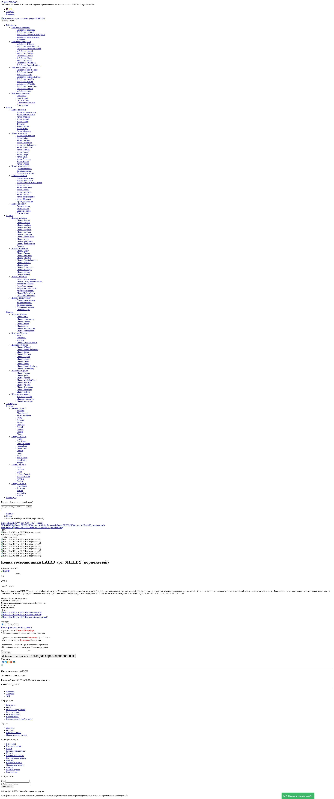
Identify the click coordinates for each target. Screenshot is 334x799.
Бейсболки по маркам (21, 41)
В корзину (6, 652)
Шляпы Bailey (23, 251)
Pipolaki (20, 481)
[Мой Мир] (14, 662)
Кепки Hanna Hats (25, 147)
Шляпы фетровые (24, 241)
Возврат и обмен (13, 732)
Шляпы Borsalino (24, 255)
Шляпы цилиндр (24, 234)
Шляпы (9, 215)
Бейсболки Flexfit (24, 60)
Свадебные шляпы (25, 286)
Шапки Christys (23, 359)
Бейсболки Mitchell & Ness (28, 77)
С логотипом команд (26, 103)
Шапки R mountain (25, 387)
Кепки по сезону (18, 204)
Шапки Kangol (23, 378)
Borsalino (21, 425)
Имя (3, 781)
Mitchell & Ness (23, 476)
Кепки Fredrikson (24, 143)
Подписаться (7, 787)
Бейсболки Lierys (24, 74)
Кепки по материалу (20, 166)
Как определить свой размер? (16, 627)
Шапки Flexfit (23, 364)
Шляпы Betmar (23, 253)
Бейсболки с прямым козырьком (31, 34)
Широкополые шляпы (16, 758)
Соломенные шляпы (26, 300)
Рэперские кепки (13, 746)
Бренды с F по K (18, 436)
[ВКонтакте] (3, 662)
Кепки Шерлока (24, 131)
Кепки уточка (23, 119)
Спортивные (22, 98)
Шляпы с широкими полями (29, 281)
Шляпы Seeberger (24, 270)
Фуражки (21, 124)
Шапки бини (22, 317)
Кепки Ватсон (23, 190)
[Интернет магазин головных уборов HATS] (23, 18)
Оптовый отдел (13, 714)
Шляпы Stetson (23, 272)
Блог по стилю (12, 712)
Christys (20, 429)
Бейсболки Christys (25, 53)
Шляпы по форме (19, 218)
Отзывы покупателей (15, 709)
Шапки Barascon (24, 354)
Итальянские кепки (25, 178)
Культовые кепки (19, 175)
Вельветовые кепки (25, 173)
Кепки (9, 107)
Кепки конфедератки (26, 197)
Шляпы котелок (24, 232)
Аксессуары (11, 404)
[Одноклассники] (8, 662)
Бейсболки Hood (24, 91)
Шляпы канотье (24, 227)
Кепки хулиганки (24, 187)
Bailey (19, 418)
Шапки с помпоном (25, 319)
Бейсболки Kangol (25, 72)
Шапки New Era (24, 382)
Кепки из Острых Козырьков (29, 183)
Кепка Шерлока (24, 199)
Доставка (10, 728)
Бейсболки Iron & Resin (27, 70)
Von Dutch (21, 493)
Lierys (19, 472)
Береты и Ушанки (19, 333)
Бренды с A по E (18, 408)
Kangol (20, 462)
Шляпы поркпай (24, 230)
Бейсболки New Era (25, 79)
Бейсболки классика (26, 30)
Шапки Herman (23, 373)
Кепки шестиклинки (26, 114)
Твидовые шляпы (24, 305)
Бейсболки (11, 25)
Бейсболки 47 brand (25, 44)
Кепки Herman (23, 150)
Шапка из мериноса (25, 399)
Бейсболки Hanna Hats (27, 86)
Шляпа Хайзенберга (26, 293)
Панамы (20, 246)
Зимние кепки (23, 126)
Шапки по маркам (19, 345)
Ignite (19, 455)
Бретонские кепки (25, 180)
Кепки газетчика (24, 192)
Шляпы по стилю (19, 277)
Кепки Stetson (23, 161)
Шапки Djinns (23, 361)
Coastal (20, 432)
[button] (298, 796)
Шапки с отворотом (25, 331)
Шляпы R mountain (25, 267)
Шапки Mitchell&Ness (26, 380)
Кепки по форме (18, 110)
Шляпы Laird (22, 265)
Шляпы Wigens (23, 274)
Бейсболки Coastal (25, 56)
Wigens (20, 495)
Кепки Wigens (23, 164)
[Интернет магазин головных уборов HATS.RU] (2, 665)
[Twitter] (5, 662)
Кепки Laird (22, 157)
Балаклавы (21, 338)
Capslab (20, 427)
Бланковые (21, 96)
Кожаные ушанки (24, 396)
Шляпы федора (23, 220)
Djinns (19, 434)
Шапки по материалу (20, 394)
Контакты (10, 705)
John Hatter (21, 460)
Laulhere (20, 469)
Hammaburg (22, 446)
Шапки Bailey (23, 352)
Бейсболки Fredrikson (26, 63)
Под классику (23, 100)
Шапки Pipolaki (23, 385)
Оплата (9, 730)
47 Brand (20, 411)
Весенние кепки (24, 211)
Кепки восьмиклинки (26, 112)
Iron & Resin (22, 458)
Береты (20, 335)
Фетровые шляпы (24, 302)
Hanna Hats (21, 448)
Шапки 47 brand (24, 347)
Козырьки (21, 39)
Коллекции (11, 498)
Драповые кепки (24, 168)
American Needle (24, 415)
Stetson (20, 490)
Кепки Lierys (22, 154)
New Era (20, 479)
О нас (8, 707)
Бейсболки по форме (20, 27)
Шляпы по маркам (19, 248)
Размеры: (5, 622)
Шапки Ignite (22, 375)
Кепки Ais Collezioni (26, 136)
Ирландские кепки (25, 201)
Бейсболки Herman (25, 89)
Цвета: (5, 610)
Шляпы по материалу (21, 298)
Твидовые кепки (24, 171)
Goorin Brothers (23, 443)
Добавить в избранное (38, 656)
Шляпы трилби (23, 222)
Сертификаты (12, 717)
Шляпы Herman (24, 262)
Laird (19, 467)
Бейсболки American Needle (29, 49)
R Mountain (22, 486)
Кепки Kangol (23, 152)
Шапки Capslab (23, 356)
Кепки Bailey (22, 138)
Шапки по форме (19, 314)
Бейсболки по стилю (20, 93)
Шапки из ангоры (25, 401)
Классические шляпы (26, 279)
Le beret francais (23, 474)
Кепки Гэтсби (23, 194)
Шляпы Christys (24, 258)
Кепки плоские (23, 117)
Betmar (20, 422)
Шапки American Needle (27, 349)
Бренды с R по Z (18, 483)
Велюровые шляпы (25, 307)
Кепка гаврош (23, 185)
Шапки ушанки (24, 321)
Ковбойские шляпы (25, 284)
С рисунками (22, 105)
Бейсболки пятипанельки (28, 37)
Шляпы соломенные (26, 244)
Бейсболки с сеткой (25, 32)
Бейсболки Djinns (24, 58)
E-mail (4, 784)
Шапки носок (23, 324)
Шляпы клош (23, 239)
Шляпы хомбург (24, 225)
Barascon (20, 420)
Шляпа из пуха (23, 309)
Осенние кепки (23, 206)
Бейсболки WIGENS (26, 84)
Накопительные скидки (16, 735)
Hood (19, 453)
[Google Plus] (11, 662)
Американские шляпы (27, 288)
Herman (20, 451)
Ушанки (20, 340)
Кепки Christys (23, 140)
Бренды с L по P (18, 465)
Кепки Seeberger (24, 159)
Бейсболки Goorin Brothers (28, 65)
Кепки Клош (22, 128)
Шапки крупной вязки (27, 342)
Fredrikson (21, 441)
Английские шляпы (25, 291)
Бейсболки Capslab (25, 51)
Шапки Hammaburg (25, 368)
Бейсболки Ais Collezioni (28, 46)
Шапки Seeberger (24, 389)
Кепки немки (22, 121)
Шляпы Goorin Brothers (27, 260)
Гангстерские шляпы (26, 295)
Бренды (9, 406)
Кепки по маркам (19, 133)
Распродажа (11, 772)
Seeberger (21, 488)
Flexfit (19, 439)
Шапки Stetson (23, 392)
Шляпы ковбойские (25, 237)
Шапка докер (22, 326)
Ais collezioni (22, 413)
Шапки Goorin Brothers (27, 366)
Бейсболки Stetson (25, 81)
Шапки (9, 312)
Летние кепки (23, 213)
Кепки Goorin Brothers (26, 145)
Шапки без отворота (26, 328)
